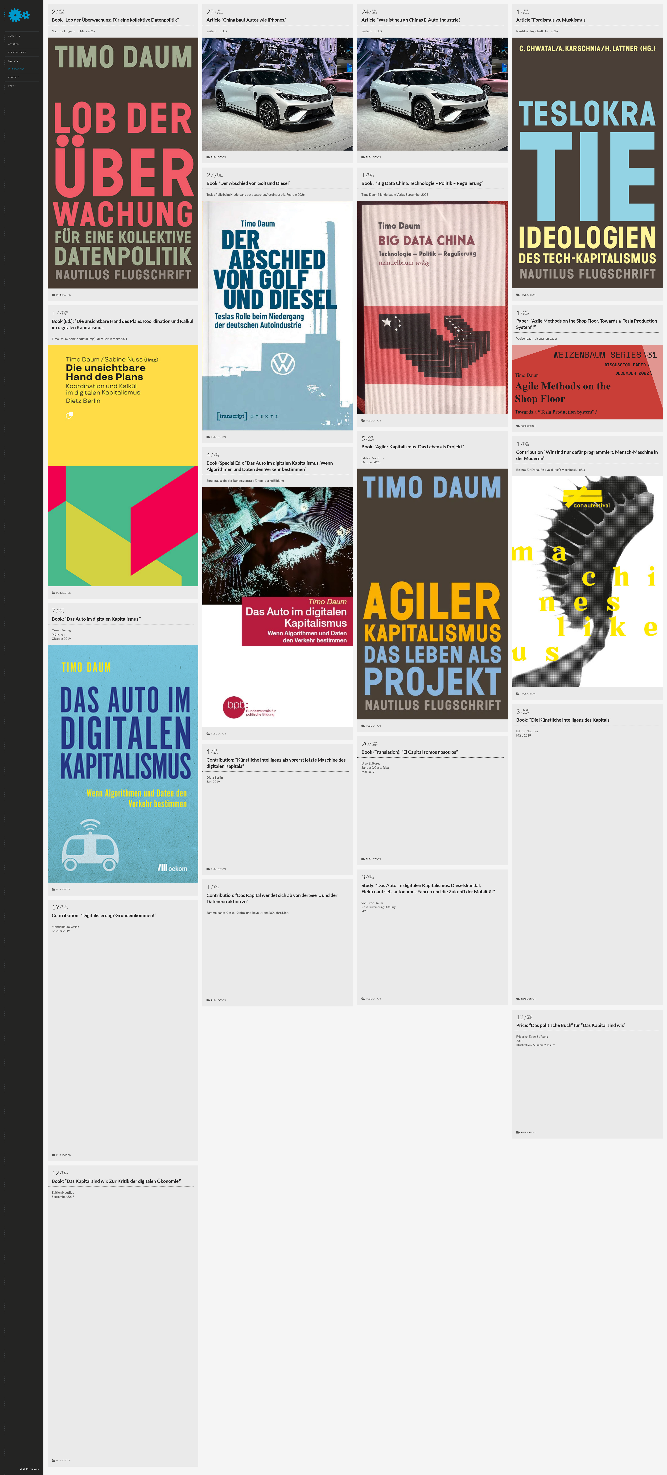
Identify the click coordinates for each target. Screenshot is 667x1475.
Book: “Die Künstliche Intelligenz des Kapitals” (563, 720)
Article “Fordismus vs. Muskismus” (551, 20)
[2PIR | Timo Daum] (23, 15)
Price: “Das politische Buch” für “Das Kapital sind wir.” (571, 1025)
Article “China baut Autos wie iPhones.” (247, 20)
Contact (13, 77)
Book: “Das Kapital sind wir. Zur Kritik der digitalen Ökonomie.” (116, 1181)
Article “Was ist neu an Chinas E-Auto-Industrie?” (411, 20)
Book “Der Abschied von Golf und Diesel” (249, 183)
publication (63, 295)
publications (16, 69)
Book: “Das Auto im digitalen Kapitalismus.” (96, 619)
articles (13, 44)
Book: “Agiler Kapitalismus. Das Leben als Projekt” (412, 446)
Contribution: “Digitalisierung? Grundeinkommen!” (104, 915)
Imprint (13, 85)
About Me (14, 35)
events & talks (17, 52)
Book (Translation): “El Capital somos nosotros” (409, 752)
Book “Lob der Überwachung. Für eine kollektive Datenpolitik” (115, 20)
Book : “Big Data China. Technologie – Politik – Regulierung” (422, 183)
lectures (14, 60)
